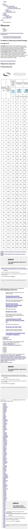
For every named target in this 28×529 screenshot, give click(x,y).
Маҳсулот (5, 5)
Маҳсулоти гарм (4, 355)
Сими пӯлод (8, 10)
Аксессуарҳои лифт (10, 6)
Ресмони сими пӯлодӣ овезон (7, 356)
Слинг (7, 9)
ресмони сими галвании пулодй (8, 360)
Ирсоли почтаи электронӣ (6, 362)
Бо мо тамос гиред (7, 17)
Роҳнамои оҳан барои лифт (14, 8)
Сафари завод (9, 16)
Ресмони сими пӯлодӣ (11, 12)
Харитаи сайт (12, 355)
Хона (4, 3)
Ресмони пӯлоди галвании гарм (17, 358)
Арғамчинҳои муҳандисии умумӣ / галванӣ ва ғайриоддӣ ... (15, 333)
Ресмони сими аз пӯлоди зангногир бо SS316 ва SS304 (14, 296)
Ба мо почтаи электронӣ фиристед (8, 60)
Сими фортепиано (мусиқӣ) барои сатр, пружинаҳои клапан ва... (15, 320)
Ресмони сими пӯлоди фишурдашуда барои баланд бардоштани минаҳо (14, 305)
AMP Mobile (18, 355)
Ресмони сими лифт (12, 7)
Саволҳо (5, 14)
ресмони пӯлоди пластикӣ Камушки (14, 357)
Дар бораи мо (6, 15)
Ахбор (4, 13)
